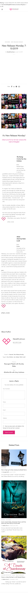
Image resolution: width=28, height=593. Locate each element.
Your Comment (6, 389)
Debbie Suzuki (6, 579)
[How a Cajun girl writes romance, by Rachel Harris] (14, 457)
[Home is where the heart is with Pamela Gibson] (14, 554)
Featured (7, 42)
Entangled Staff (6, 472)
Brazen (3, 519)
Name (4, 402)
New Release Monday (17, 42)
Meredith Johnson (11, 52)
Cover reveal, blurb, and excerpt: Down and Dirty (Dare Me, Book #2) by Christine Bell (13, 522)
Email (4, 410)
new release (16, 357)
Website (5, 418)
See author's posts (17, 342)
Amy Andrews (10, 357)
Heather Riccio (6, 525)
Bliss (14, 575)
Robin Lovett (22, 357)
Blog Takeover (20, 575)
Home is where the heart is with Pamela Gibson (13, 577)
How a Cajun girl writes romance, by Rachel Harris (14, 470)
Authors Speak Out (6, 575)
